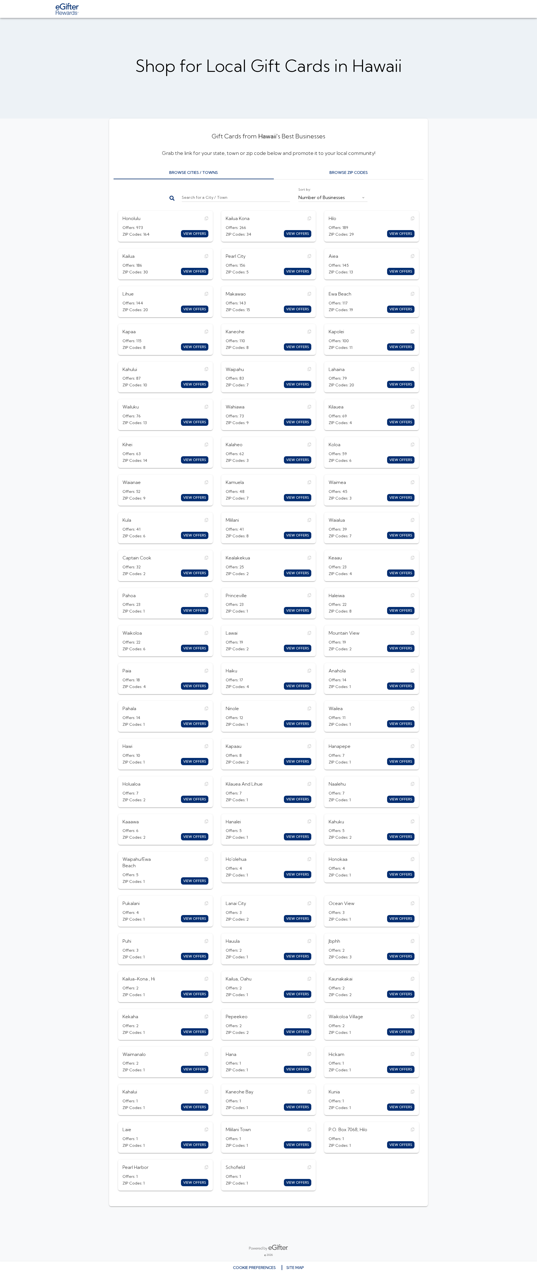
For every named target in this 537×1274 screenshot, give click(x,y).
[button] (333, 196)
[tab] (194, 172)
